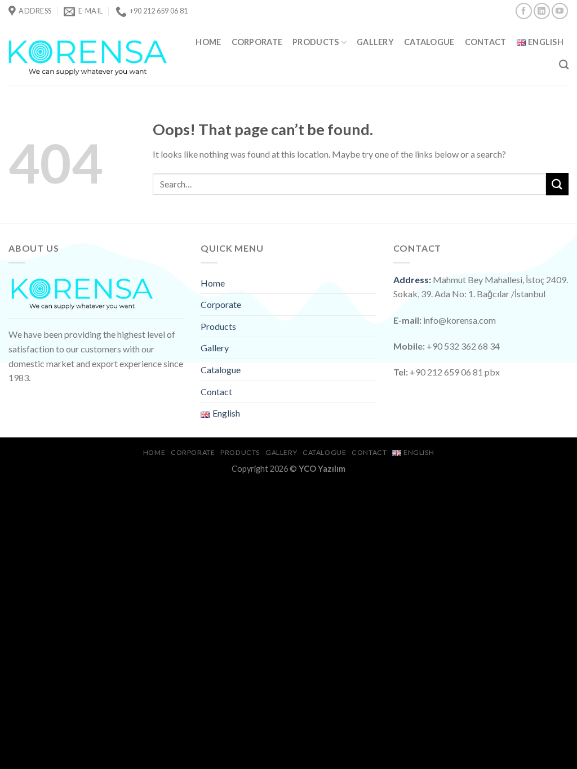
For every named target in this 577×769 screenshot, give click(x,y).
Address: (412, 279)
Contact (486, 42)
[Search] (564, 65)
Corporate (257, 42)
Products (315, 42)
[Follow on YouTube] (560, 11)
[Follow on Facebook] (524, 11)
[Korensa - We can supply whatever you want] (87, 53)
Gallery (375, 42)
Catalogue (429, 42)
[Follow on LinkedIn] (542, 11)
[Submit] (557, 184)
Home (208, 42)
